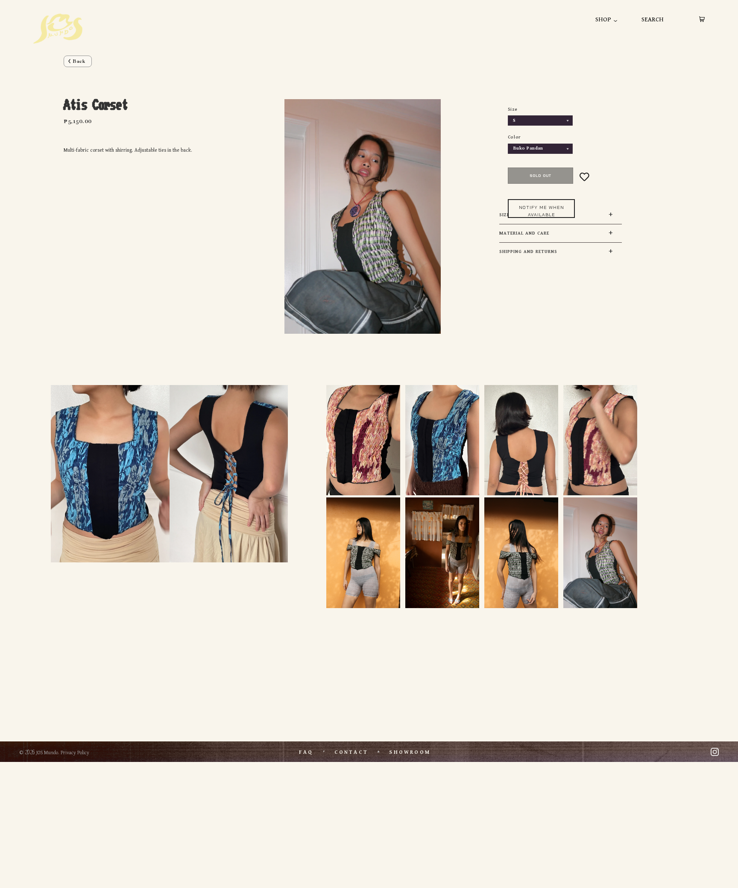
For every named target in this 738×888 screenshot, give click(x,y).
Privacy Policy (75, 753)
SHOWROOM (409, 752)
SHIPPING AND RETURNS (528, 252)
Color (514, 137)
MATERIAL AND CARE (524, 233)
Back (79, 61)
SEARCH (652, 20)
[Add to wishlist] (584, 177)
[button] (552, 208)
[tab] (560, 233)
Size (512, 109)
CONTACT (351, 752)
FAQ (306, 752)
